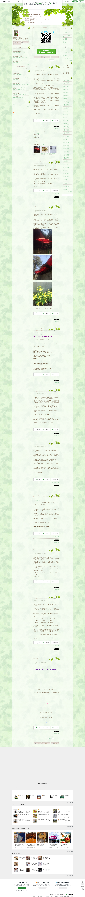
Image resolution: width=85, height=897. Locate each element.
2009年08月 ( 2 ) (66, 180)
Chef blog (38, 71)
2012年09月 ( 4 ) (66, 126)
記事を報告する (56, 128)
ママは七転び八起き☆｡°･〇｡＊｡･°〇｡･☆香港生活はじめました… (21, 84)
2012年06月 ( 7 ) (66, 130)
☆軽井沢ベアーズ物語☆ (17, 82)
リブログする (55, 120)
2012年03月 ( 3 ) (66, 135)
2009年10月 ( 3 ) (66, 177)
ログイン (81, 1)
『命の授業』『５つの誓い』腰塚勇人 (19, 94)
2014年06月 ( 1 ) (66, 95)
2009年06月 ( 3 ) (66, 183)
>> (69, 65)
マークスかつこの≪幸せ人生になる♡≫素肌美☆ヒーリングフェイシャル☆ (21, 60)
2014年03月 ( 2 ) (66, 99)
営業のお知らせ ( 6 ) (66, 56)
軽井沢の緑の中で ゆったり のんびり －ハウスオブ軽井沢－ (21, 87)
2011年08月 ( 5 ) (66, 145)
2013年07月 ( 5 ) (66, 111)
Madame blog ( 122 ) (67, 53)
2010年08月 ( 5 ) (66, 163)
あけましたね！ (36, 596)
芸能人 (26, 791)
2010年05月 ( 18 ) (66, 167)
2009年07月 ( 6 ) (66, 182)
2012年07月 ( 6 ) (66, 129)
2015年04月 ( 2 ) (66, 83)
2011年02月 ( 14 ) (66, 154)
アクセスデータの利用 (54, 896)
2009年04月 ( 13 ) (66, 186)
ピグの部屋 (26, 32)
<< (65, 65)
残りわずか (35, 139)
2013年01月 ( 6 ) (66, 120)
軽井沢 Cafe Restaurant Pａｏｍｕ (19, 89)
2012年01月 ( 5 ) (66, 138)
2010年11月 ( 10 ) (66, 158)
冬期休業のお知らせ (37, 658)
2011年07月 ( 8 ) (66, 146)
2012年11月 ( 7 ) (66, 123)
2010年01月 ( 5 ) (66, 173)
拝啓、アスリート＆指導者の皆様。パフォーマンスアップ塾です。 (21, 57)
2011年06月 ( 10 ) (66, 148)
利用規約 (47, 896)
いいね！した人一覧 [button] (55, 193)
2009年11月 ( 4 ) (66, 176)
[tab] (18, 791)
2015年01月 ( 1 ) (66, 88)
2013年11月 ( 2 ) (66, 105)
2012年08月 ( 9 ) (66, 127)
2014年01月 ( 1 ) (66, 102)
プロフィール (22, 32)
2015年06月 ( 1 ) (66, 80)
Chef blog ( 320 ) (66, 52)
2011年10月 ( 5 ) (66, 142)
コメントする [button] (47, 120)
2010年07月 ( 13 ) (66, 164)
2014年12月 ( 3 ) (66, 89)
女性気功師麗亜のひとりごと (18, 97)
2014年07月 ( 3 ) (66, 93)
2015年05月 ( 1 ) (66, 82)
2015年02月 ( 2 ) (66, 86)
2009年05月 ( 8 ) (66, 185)
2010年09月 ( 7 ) (66, 161)
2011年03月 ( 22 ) (66, 152)
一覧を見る (27, 64)
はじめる (22, 887)
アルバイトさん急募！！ (38, 328)
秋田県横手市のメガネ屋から (18, 74)
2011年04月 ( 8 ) (66, 151)
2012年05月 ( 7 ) (66, 132)
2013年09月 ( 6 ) (66, 108)
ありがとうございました (37, 133)
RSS (15, 112)
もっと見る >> (35, 141)
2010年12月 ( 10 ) (66, 157)
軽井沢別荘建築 (15, 79)
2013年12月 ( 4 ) (66, 104)
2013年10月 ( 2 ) (66, 107)
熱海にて (35, 549)
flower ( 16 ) (65, 55)
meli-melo (15, 104)
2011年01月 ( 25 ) (66, 155)
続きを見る (27, 40)
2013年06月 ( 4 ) (66, 113)
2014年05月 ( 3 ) (66, 96)
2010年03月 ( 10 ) (66, 170)
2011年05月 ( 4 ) (66, 149)
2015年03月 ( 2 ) (66, 85)
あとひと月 (35, 442)
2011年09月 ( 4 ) (66, 143)
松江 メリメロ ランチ (17, 62)
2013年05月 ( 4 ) (66, 114)
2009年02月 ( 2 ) (66, 189)
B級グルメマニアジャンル (18, 791)
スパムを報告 (35, 896)
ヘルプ (72, 896)
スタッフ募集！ (36, 495)
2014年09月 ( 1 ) (66, 92)
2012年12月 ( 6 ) (66, 121)
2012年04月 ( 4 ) (66, 133)
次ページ (51, 60)
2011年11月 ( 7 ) (65, 141)
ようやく (34, 136)
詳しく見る (42, 887)
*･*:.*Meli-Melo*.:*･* (32, 15)
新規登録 (75, 1)
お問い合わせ (41, 896)
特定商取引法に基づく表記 (64, 896)
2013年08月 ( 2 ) (66, 110)
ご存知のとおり (36, 66)
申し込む (62, 887)
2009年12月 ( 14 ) (66, 174)
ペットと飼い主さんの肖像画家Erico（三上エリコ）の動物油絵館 (21, 55)
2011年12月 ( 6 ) (66, 139)
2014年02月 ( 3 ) (66, 101)
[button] (82, 889)
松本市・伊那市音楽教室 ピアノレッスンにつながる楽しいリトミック (21, 52)
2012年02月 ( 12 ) (66, 136)
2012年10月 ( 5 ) (66, 124)
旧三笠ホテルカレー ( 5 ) (67, 58)
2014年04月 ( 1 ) (66, 98)
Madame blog (39, 334)
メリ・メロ (21, 30)
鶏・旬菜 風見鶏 (16, 92)
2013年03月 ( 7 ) (66, 117)
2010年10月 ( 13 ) (66, 160)
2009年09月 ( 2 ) (66, 179)
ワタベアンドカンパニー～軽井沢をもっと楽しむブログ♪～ (21, 77)
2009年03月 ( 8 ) (66, 188)
